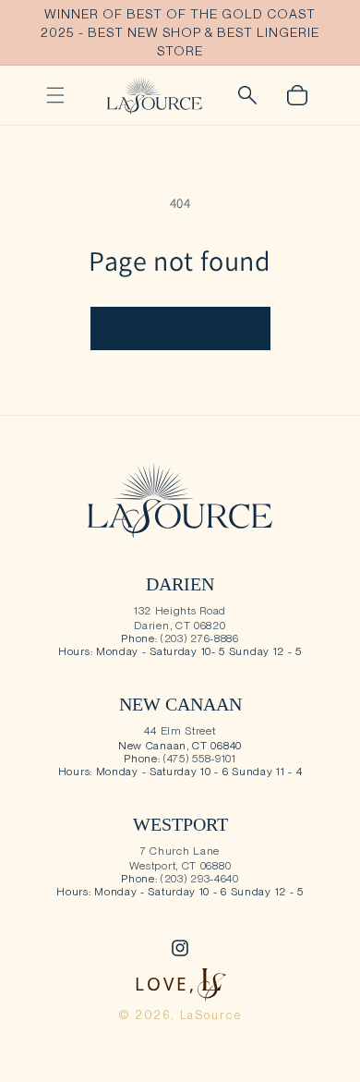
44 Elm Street (179, 730)
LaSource (211, 1015)
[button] (55, 95)
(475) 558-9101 (199, 758)
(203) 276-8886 (200, 638)
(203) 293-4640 (200, 878)
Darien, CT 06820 (179, 625)
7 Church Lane (180, 851)
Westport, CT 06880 (180, 865)
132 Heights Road (180, 610)
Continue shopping (180, 328)
